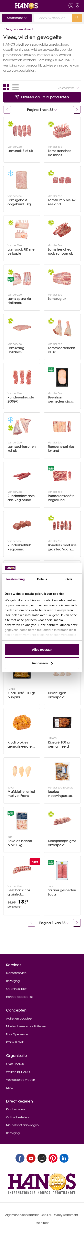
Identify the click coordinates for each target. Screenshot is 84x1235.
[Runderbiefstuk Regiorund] (22, 525)
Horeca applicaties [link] (19, 997)
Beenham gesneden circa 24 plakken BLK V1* (60, 399)
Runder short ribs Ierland (61, 448)
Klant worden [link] (15, 1109)
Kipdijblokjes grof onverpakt (62, 843)
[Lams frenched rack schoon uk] (62, 229)
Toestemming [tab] (15, 579)
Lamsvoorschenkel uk (61, 350)
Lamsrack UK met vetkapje (21, 251)
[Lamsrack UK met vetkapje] (22, 229)
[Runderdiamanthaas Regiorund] (22, 476)
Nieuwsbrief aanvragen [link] (22, 1125)
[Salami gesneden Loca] (62, 870)
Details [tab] (42, 579)
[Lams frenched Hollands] (62, 131)
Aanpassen (40, 663)
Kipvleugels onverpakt (57, 695)
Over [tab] (68, 579)
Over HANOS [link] (15, 1064)
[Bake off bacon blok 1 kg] (22, 821)
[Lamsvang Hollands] (22, 328)
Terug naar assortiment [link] (19, 29)
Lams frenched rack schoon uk (60, 251)
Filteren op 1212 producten (44, 97)
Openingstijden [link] (17, 989)
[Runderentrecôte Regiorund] (62, 476)
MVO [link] (9, 1088)
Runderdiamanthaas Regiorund (21, 498)
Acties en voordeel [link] (19, 1018)
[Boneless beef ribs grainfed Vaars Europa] (62, 525)
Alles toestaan (42, 649)
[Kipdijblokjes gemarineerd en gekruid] (22, 722)
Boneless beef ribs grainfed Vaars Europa (62, 547)
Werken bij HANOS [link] (18, 1072)
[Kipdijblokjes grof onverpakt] (62, 821)
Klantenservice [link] (16, 973)
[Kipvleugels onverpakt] (62, 673)
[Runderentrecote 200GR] (22, 377)
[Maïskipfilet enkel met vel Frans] (22, 772)
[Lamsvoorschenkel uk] (62, 328)
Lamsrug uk (57, 299)
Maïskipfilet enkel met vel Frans (21, 794)
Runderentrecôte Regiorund (61, 498)
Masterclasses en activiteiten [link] (26, 1026)
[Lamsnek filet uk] (22, 131)
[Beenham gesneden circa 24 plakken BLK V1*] (62, 377)
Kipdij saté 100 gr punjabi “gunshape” (21, 695)
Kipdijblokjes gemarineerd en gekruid (21, 744)
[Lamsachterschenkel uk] (22, 426)
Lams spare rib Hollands (19, 301)
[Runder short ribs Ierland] (62, 426)
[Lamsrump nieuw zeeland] (62, 180)
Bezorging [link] (13, 981)
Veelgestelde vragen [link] (20, 1080)
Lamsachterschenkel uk (22, 448)
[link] (34, 6)
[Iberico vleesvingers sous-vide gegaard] (62, 772)
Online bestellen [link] (17, 1117)
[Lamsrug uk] (62, 279)
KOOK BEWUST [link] (15, 1042)
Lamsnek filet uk (20, 151)
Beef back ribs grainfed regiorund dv (19, 892)
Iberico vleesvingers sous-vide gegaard (62, 794)
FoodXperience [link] (17, 1034)
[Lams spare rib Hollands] (22, 279)
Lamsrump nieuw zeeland (61, 202)
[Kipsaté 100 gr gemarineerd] (62, 722)
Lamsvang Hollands (16, 350)
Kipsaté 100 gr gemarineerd (59, 744)
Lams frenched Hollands (60, 153)
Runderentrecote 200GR (21, 399)
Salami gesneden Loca (62, 892)
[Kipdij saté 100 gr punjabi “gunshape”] (22, 673)
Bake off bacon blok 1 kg (20, 843)
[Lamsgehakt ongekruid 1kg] (22, 180)
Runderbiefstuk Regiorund (19, 547)
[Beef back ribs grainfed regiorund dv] (22, 870)
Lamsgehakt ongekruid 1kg (19, 202)
